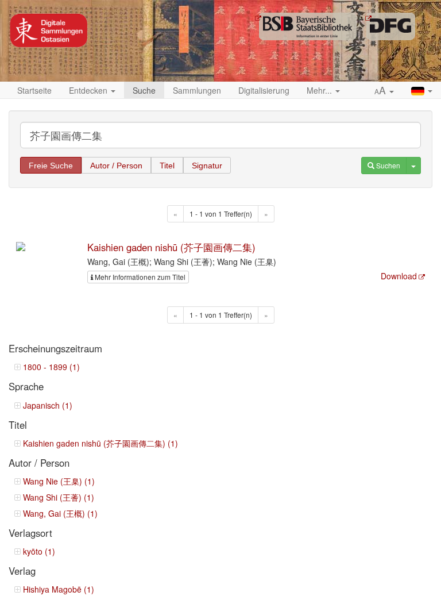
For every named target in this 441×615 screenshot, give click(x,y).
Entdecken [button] (89, 90)
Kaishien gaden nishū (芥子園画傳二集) (171, 247)
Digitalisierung (263, 90)
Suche (144, 90)
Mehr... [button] (320, 90)
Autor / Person (116, 165)
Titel (167, 165)
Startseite (34, 90)
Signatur (207, 165)
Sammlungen (197, 90)
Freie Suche (51, 165)
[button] (384, 91)
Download (399, 276)
